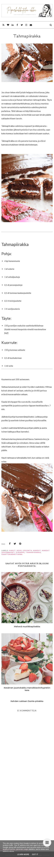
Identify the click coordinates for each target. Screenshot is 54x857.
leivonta (27, 550)
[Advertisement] (27, 807)
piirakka (20, 552)
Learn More (23, 854)
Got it (35, 854)
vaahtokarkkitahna (11, 554)
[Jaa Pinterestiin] (20, 544)
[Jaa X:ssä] (15, 544)
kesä (19, 550)
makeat (37, 550)
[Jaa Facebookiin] (9, 544)
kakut (12, 550)
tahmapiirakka (33, 552)
